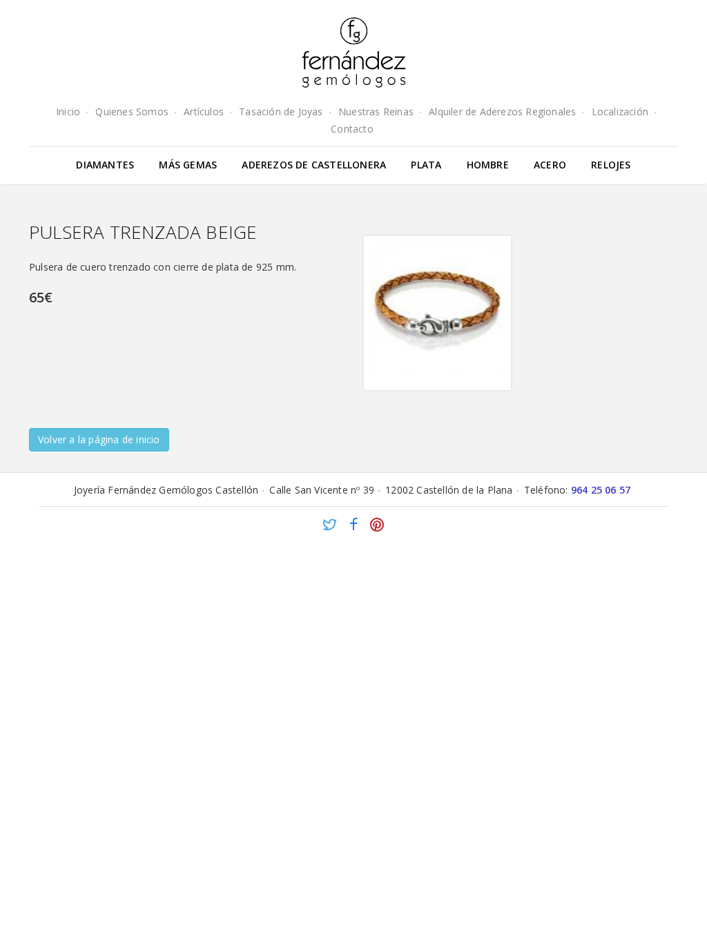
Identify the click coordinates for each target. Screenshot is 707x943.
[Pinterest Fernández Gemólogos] (377, 526)
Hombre (488, 164)
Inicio (68, 111)
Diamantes (105, 164)
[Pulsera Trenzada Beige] (437, 313)
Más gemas (188, 164)
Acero (550, 164)
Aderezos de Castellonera (314, 164)
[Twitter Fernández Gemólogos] (330, 526)
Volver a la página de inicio (99, 439)
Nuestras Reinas (376, 111)
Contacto (352, 128)
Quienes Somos (131, 111)
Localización (620, 111)
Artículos (204, 111)
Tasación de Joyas (280, 111)
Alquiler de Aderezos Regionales (502, 111)
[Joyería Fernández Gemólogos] (354, 52)
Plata (426, 164)
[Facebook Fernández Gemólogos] (353, 526)
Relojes (610, 164)
